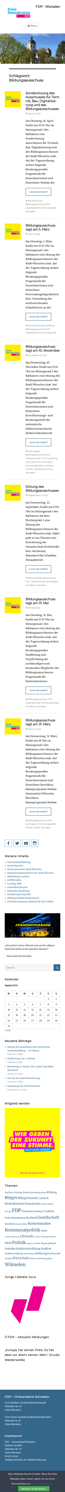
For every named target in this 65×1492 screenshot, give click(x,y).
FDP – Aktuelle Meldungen (28, 1337)
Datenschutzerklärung (19, 862)
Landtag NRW (14, 883)
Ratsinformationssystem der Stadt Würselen (30, 873)
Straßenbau (29, 1253)
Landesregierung (12, 1237)
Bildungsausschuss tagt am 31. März (40, 722)
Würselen (30, 211)
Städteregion (43, 1253)
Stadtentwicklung (28, 1248)
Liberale (26, 1236)
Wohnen (33, 1258)
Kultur (44, 1230)
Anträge (18, 1192)
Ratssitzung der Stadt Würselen (23, 1086)
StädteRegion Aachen (18, 876)
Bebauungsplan (38, 1192)
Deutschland (47, 1204)
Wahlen (8, 1258)
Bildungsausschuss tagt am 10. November (43, 348)
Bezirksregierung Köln (19, 894)
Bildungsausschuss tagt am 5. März (40, 227)
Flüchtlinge (38, 1211)
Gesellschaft (32, 208)
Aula (30, 451)
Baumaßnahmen (36, 325)
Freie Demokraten (15, 1217)
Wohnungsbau (45, 1258)
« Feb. (8, 1030)
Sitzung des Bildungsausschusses (42, 488)
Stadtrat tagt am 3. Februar (21, 1058)
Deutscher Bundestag (18, 891)
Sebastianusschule (43, 469)
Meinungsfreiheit (48, 1237)
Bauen (36, 451)
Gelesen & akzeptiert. (33, 1488)
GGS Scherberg (49, 458)
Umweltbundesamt (17, 887)
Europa (8, 1211)
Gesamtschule (33, 458)
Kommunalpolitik (47, 208)
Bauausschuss (35, 200)
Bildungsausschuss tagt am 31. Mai (40, 601)
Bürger (11, 1197)
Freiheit (31, 1217)
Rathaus (30, 1243)
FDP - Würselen (48, 7)
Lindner (37, 1237)
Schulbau (49, 465)
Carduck (43, 1198)
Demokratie (33, 1203)
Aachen (9, 1192)
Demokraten (14, 1203)
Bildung (50, 325)
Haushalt (9, 1224)
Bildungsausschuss (35, 204)
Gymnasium (32, 462)
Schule (29, 469)
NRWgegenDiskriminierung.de (23, 898)
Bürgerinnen (28, 1198)
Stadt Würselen (15, 865)
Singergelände (48, 1243)
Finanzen (27, 1211)
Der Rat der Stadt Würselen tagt (23, 1078)
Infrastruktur (21, 1224)
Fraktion (49, 1211)
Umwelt (56, 1253)
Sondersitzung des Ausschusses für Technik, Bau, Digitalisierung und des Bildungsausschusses (43, 101)
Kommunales (45, 462)
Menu (33, 25)
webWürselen (14, 880)
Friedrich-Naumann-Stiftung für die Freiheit (30, 901)
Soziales (10, 1248)
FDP (47, 204)
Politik (29, 827)
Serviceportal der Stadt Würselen (24, 869)
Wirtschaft (20, 1258)
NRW (8, 1243)
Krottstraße (52, 581)
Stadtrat (46, 1248)
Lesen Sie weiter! (38, 191)
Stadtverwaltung (14, 1253)
